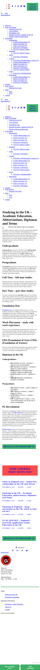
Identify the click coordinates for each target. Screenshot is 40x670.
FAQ (10, 93)
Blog (10, 92)
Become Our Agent (15, 88)
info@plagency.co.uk (8, 584)
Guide (29, 487)
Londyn (11, 58)
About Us (8, 25)
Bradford (12, 51)
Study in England (10, 27)
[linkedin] (21, 6)
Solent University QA (20, 44)
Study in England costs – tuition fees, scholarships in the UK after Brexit (19, 483)
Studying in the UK (15, 29)
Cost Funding (13, 31)
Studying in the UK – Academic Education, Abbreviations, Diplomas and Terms (19, 495)
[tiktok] (18, 6)
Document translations (12, 597)
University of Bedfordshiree (22, 73)
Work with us (9, 86)
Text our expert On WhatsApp (32, 7)
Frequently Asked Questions (14, 604)
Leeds (11, 55)
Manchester (13, 75)
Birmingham (13, 40)
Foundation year (14, 33)
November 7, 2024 (8, 528)
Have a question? (10, 667)
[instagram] (15, 6)
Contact (7, 95)
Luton (11, 71)
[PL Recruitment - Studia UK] (5, 15)
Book (30, 667)
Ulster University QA (20, 46)
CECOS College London (21, 49)
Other (7, 90)
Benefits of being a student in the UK (21, 35)
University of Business (20, 47)
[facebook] (12, 6)
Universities (9, 38)
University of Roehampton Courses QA (26, 60)
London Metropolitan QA (21, 42)
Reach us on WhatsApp (17, 446)
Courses (7, 84)
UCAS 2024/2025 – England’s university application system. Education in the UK (16, 522)
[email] (24, 6)
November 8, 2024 (8, 487)
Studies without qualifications (18, 36)
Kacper (20, 487)
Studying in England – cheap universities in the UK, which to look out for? (19, 509)
